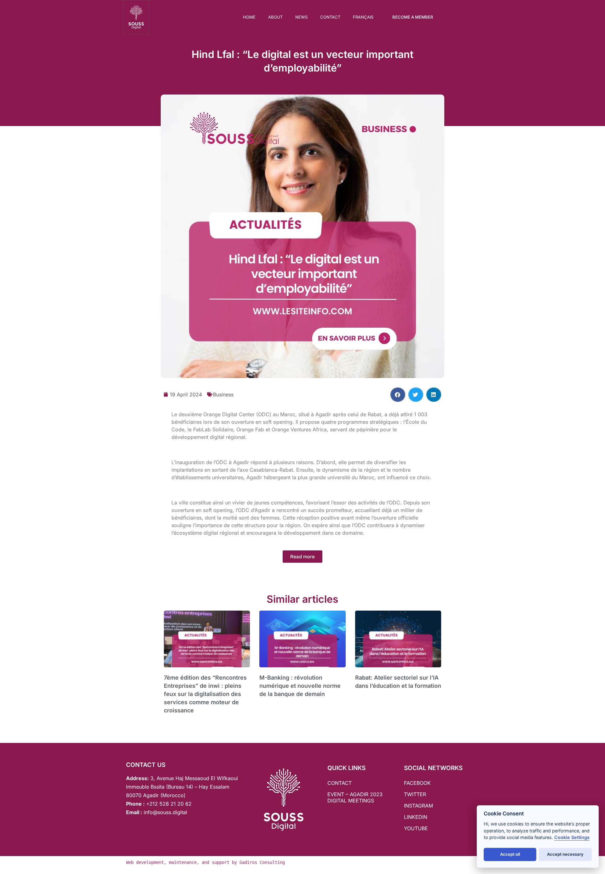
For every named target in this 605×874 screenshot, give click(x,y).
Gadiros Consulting (262, 862)
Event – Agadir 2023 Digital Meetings (355, 797)
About (275, 17)
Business (223, 394)
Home (249, 17)
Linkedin (415, 817)
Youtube (416, 828)
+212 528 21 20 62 (169, 804)
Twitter (415, 794)
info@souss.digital (164, 812)
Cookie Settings (572, 837)
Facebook (417, 783)
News (301, 17)
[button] (397, 395)
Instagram (418, 805)
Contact (330, 17)
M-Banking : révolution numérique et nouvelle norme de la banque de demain (300, 685)
